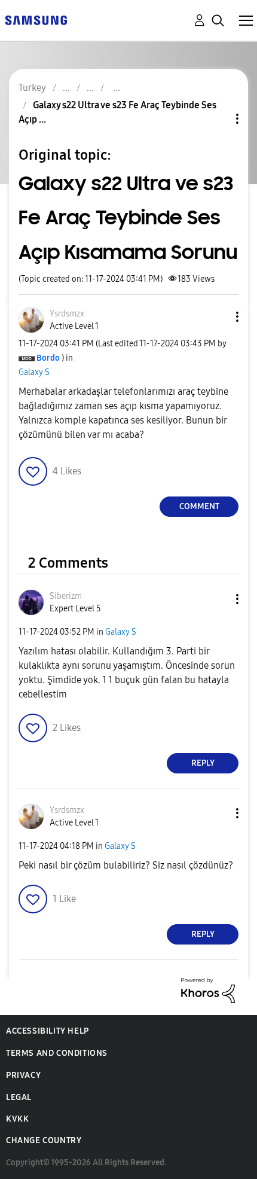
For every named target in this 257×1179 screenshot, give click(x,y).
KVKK (17, 1119)
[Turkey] (36, 19)
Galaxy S (34, 372)
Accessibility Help (47, 1031)
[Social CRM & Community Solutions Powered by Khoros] (208, 989)
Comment (199, 506)
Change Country (43, 1140)
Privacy (23, 1075)
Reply (203, 763)
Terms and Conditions (57, 1053)
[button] (217, 316)
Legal (19, 1097)
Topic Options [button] (216, 118)
